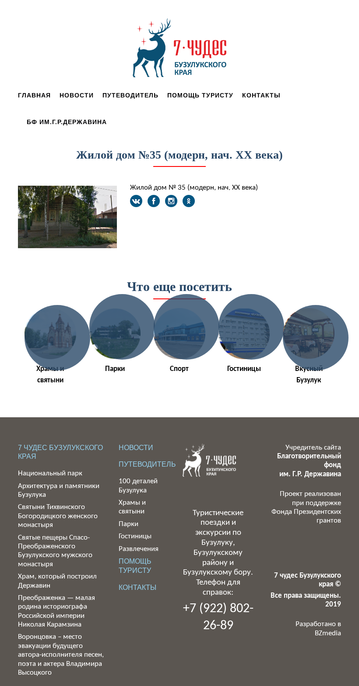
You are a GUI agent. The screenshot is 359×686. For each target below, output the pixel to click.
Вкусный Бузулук (309, 374)
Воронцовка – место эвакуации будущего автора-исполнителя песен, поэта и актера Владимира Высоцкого (61, 654)
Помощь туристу (200, 95)
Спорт (179, 369)
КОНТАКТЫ (137, 587)
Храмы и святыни (50, 374)
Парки (115, 369)
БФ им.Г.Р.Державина (67, 121)
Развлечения (138, 549)
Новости (77, 95)
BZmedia (328, 633)
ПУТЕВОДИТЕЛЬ (147, 464)
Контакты (261, 95)
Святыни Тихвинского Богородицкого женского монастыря (58, 516)
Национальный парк (50, 473)
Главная (34, 95)
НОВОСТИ (136, 447)
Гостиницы (244, 369)
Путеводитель (130, 95)
